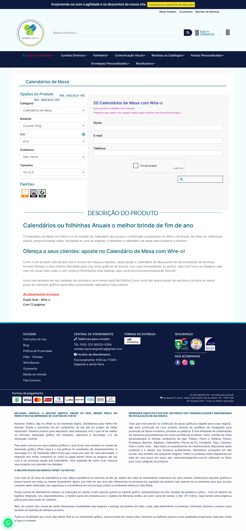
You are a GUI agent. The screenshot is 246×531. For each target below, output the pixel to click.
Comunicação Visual (129, 55)
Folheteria (100, 55)
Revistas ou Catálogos (167, 55)
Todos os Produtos (39, 55)
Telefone (99, 148)
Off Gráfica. (191, 495)
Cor (22, 134)
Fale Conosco (32, 380)
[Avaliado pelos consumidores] (210, 344)
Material (25, 119)
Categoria (26, 103)
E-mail (97, 135)
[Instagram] (185, 362)
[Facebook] (178, 362)
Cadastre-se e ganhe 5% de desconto (171, 4)
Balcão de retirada (34, 374)
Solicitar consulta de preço (202, 179)
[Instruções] (192, 362)
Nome (97, 123)
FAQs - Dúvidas (33, 357)
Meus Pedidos (167, 11)
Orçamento (186, 11)
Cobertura (27, 150)
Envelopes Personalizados (109, 63)
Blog (26, 345)
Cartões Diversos (73, 55)
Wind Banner (31, 362)
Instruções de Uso (34, 339)
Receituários (144, 63)
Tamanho (26, 165)
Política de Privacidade (37, 351)
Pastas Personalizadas (206, 55)
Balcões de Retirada (207, 11)
